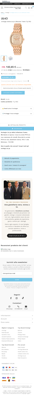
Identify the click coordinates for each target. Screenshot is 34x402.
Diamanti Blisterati (7, 341)
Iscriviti (17, 279)
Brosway (4, 351)
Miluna (4, 347)
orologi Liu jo (5, 148)
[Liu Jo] (17, 18)
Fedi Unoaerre (22, 358)
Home (2, 12)
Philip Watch (21, 339)
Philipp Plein (21, 334)
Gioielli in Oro (6, 334)
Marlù (3, 353)
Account (4, 319)
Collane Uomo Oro (23, 353)
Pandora (4, 358)
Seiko (19, 341)
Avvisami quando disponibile (12, 92)
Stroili (3, 356)
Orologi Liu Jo (22, 356)
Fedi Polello (21, 347)
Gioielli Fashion (6, 336)
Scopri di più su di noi (17, 235)
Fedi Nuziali (5, 332)
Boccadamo (5, 349)
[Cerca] (26, 7)
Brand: (3, 99)
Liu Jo (7, 99)
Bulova (20, 330)
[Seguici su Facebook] (11, 298)
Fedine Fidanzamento (8, 339)
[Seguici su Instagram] (17, 298)
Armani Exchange (23, 336)
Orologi (4, 330)
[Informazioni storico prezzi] (28, 81)
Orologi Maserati (23, 349)
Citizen (20, 332)
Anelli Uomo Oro (23, 351)
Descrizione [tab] (18, 128)
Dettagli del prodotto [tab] (18, 125)
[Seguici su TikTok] (23, 298)
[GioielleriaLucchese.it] (14, 7)
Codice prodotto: (6, 102)
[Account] (29, 7)
